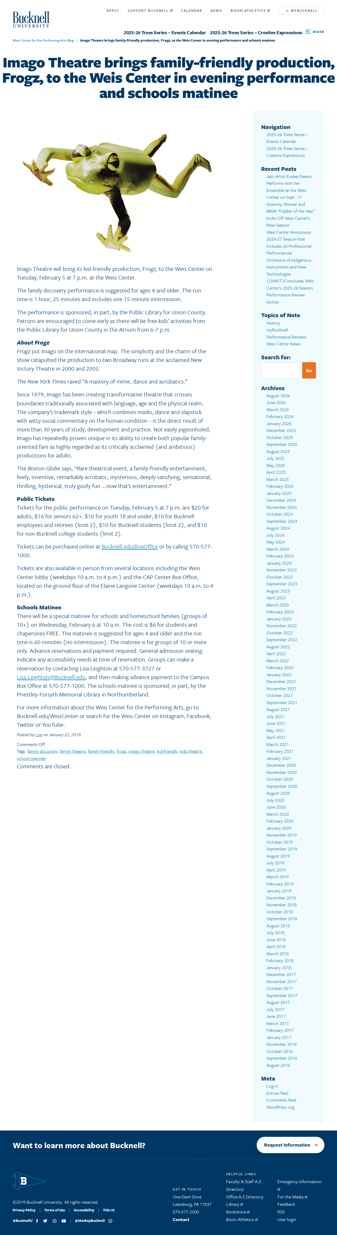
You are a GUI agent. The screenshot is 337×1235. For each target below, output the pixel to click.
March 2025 (277, 479)
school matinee (31, 758)
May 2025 (275, 465)
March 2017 (277, 1023)
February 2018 (280, 960)
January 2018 (278, 967)
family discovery (42, 751)
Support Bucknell (149, 10)
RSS (281, 1211)
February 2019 (280, 883)
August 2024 (278, 528)
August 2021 (278, 709)
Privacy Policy (24, 1210)
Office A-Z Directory (245, 1196)
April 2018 (276, 946)
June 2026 (276, 402)
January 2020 (278, 828)
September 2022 (281, 639)
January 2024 (278, 563)
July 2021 (275, 716)
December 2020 (281, 765)
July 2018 (275, 932)
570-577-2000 (186, 1211)
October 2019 (279, 842)
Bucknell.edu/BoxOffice (130, 546)
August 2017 (278, 1002)
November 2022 (281, 625)
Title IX (109, 1210)
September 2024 (281, 521)
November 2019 (281, 834)
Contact (181, 1219)
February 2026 (280, 416)
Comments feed (281, 1100)
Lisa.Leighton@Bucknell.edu (51, 677)
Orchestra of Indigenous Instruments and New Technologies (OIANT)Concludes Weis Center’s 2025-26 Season (290, 274)
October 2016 (279, 1051)
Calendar (191, 10)
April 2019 (276, 870)
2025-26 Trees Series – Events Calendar (165, 32)
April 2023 (276, 597)
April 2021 (276, 737)
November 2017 (281, 981)
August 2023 (278, 590)
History (273, 323)
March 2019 (277, 876)
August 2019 (278, 856)
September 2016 (281, 1058)
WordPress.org (280, 1107)
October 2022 (279, 632)
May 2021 (275, 730)
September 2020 (281, 786)
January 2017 (278, 1037)
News (216, 10)
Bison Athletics (249, 10)
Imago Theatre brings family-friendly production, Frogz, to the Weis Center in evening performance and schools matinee (177, 40)
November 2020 (281, 772)
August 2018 (278, 925)
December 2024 (281, 500)
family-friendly (101, 751)
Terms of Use (54, 1210)
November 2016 (281, 1044)
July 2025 (275, 458)
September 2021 (281, 702)
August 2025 (278, 451)
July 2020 (275, 800)
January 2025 (278, 493)
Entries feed (277, 1093)
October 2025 (279, 437)
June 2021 (276, 723)
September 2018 (281, 918)
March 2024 (277, 549)
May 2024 (275, 542)
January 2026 (278, 423)
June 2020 (276, 807)
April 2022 (276, 653)
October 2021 (279, 695)
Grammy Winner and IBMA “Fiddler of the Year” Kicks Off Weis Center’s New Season (290, 214)
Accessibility (84, 1210)
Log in (272, 1086)
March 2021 (277, 744)
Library (233, 1204)
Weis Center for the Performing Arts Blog (43, 40)
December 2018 (281, 897)
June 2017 (276, 1016)
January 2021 (278, 758)
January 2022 (278, 674)
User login (286, 1219)
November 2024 (281, 507)
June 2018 (276, 939)
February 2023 (280, 611)
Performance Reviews (286, 336)
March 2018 (277, 953)
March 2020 (277, 814)
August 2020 (278, 793)
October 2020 (279, 779)
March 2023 (277, 604)
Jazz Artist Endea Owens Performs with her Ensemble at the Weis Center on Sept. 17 (289, 187)
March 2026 (277, 409)
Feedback (286, 1204)
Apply (113, 10)
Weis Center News (283, 343)
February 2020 (280, 821)
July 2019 (275, 862)
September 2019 (281, 848)
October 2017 (279, 988)
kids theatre (191, 751)
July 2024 (275, 535)
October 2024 (279, 514)
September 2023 (281, 583)
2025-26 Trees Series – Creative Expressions (256, 32)
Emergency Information (299, 1181)
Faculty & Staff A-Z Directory (243, 1185)
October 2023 (279, 577)
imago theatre (141, 751)
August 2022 (278, 646)
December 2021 (281, 681)
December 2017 (281, 974)
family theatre (73, 751)
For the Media (291, 1196)
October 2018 (279, 911)
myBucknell (304, 10)
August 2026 (278, 395)
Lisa (39, 734)
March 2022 (277, 660)
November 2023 (281, 569)
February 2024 (280, 555)
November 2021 (281, 688)
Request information (287, 1144)
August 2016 (278, 1065)
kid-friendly (167, 751)
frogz (121, 751)
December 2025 (281, 430)
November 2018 (281, 904)
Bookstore (236, 1211)
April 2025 (276, 472)
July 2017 (275, 1009)
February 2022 (280, 667)
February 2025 (280, 486)
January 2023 (278, 618)
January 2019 (278, 890)
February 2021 (280, 751)
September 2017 (281, 995)
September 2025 (281, 444)
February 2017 (280, 1030)
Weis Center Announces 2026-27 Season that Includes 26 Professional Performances (288, 242)
